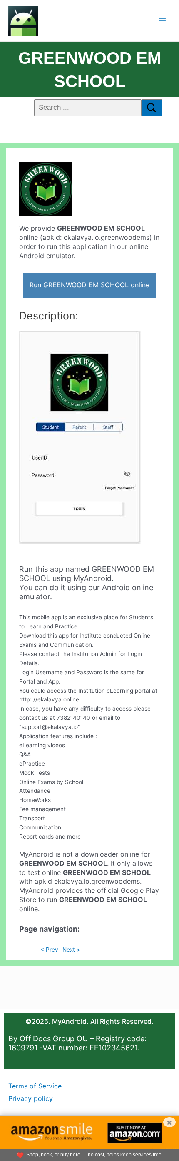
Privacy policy (30, 1098)
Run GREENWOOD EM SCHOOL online (89, 285)
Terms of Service (35, 1086)
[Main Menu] (162, 20)
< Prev (49, 949)
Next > (71, 949)
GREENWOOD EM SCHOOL (89, 69)
